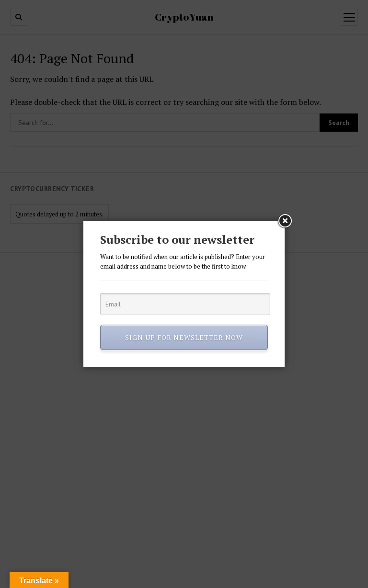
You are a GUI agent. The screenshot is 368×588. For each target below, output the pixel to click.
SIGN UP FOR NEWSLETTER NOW (184, 337)
